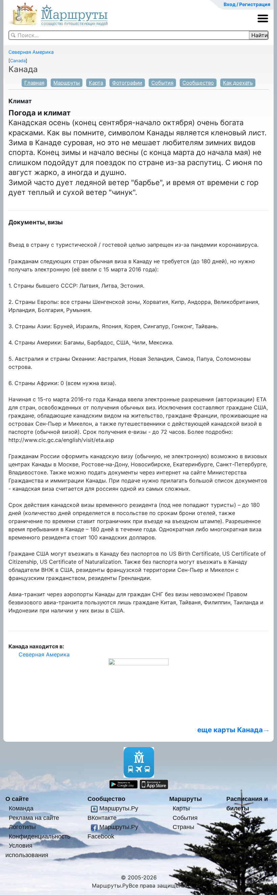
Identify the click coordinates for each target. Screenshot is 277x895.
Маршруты (66, 83)
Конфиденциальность (39, 836)
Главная (34, 83)
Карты (181, 808)
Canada (18, 60)
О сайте (17, 798)
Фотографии (127, 83)
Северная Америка (31, 52)
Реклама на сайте (34, 817)
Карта (96, 83)
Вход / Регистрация (247, 4)
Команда (21, 808)
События (162, 83)
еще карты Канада (230, 729)
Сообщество (198, 83)
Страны (183, 826)
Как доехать (238, 83)
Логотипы (22, 826)
